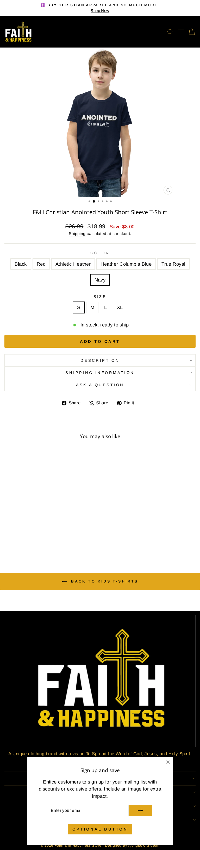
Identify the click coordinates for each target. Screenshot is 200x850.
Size (100, 297)
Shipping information (99, 373)
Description (100, 360)
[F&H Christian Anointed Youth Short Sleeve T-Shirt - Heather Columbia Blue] (44, 542)
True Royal (173, 264)
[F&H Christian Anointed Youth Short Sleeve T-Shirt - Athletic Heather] (38, 542)
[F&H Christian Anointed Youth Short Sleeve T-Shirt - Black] (26, 542)
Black (21, 264)
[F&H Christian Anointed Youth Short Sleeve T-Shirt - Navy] (56, 542)
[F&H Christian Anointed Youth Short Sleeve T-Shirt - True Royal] (50, 542)
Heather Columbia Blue (126, 264)
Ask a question (100, 385)
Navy (100, 280)
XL (120, 307)
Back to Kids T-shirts (103, 581)
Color (100, 253)
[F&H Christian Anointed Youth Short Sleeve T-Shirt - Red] (32, 542)
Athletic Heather (73, 264)
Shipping (77, 233)
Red (41, 264)
